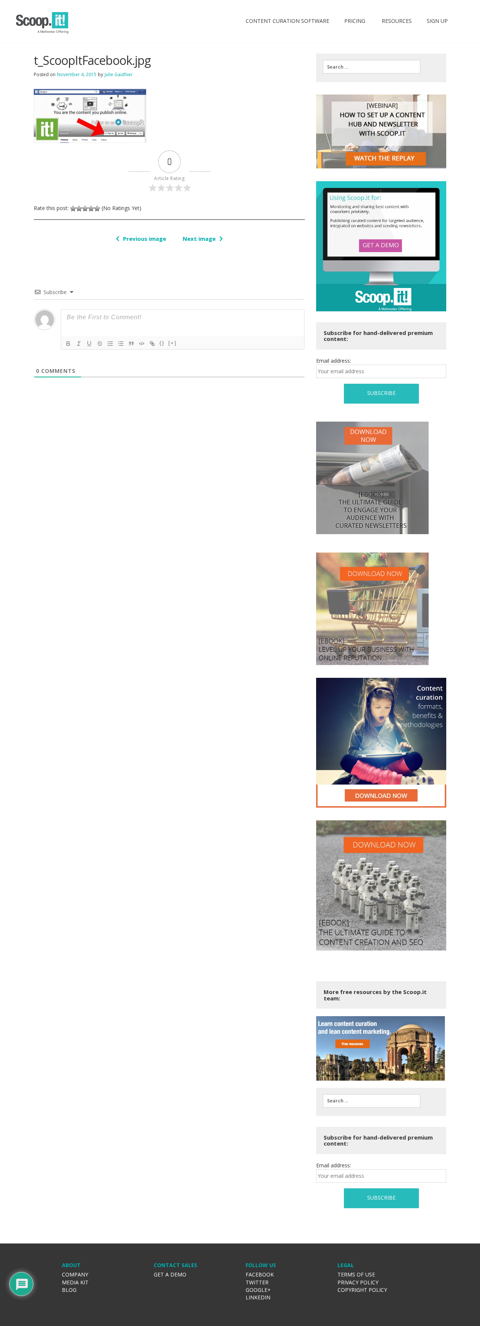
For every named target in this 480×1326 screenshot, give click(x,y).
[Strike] (99, 343)
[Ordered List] (110, 343)
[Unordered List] (121, 343)
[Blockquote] (131, 343)
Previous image (144, 238)
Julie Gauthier (119, 74)
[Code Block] (141, 343)
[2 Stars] (79, 209)
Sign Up (437, 20)
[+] (172, 343)
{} (162, 343)
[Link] (152, 343)
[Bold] (68, 343)
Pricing (354, 20)
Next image (199, 238)
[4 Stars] (91, 209)
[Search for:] (371, 67)
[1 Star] (73, 209)
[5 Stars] (97, 209)
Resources (396, 20)
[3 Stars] (85, 209)
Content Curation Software (287, 20)
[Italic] (79, 343)
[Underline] (89, 343)
